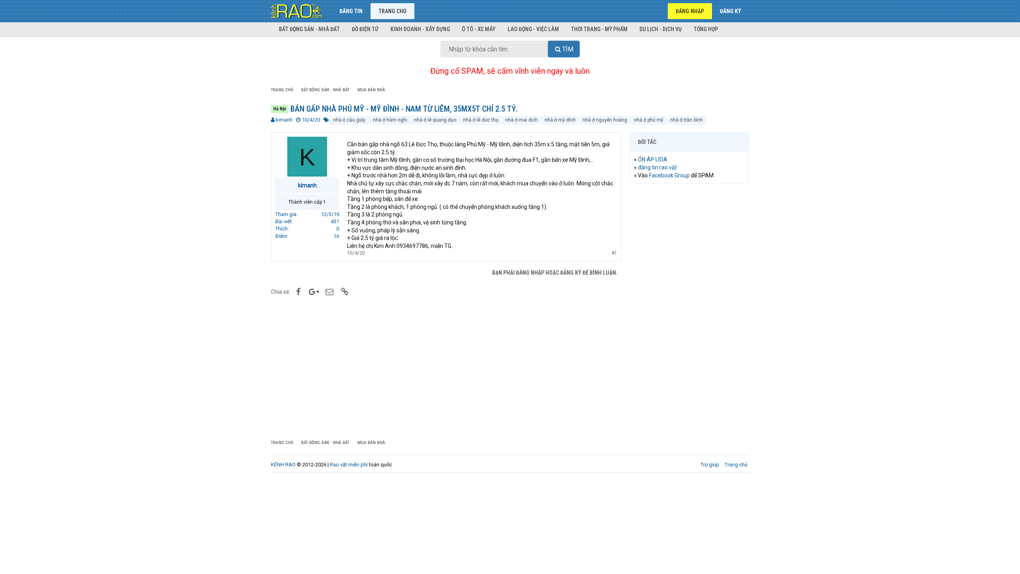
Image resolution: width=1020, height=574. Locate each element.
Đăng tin (351, 11)
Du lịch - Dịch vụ (660, 29)
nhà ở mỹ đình (560, 120)
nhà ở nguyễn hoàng (605, 120)
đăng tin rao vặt (657, 167)
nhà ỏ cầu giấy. (349, 120)
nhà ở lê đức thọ (480, 120)
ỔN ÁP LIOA (652, 159)
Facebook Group (669, 175)
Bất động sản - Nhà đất (309, 29)
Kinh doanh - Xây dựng (420, 29)
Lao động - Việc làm (533, 29)
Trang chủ (392, 11)
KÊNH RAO (283, 465)
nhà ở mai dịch (521, 120)
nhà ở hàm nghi (390, 120)
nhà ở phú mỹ (648, 120)
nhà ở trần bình (686, 120)
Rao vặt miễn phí (349, 465)
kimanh (284, 120)
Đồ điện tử (365, 29)
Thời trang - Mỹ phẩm (599, 29)
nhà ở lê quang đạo (435, 120)
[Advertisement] (689, 311)
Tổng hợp (706, 29)
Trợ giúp (709, 465)
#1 (614, 253)
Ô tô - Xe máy (479, 29)
